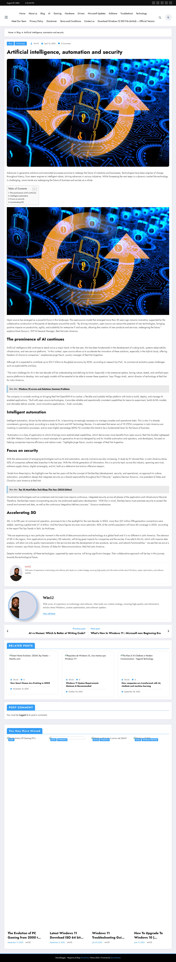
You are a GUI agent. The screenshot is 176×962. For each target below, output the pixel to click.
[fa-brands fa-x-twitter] (157, 2)
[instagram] (166, 2)
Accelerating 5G (17, 202)
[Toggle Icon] (6, 18)
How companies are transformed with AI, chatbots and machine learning (141, 684)
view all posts (49, 614)
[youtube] (170, 2)
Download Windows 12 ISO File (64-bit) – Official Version (126, 21)
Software (113, 13)
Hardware (69, 13)
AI (49, 13)
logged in (23, 715)
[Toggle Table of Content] (33, 189)
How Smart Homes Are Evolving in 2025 (30, 683)
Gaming (57, 13)
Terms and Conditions (70, 21)
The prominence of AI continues (23, 192)
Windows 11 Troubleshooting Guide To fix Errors (108, 935)
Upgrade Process (150, 740)
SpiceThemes (116, 957)
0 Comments (66, 43)
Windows (62, 740)
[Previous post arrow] (8, 631)
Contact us (89, 21)
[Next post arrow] (168, 631)
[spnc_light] (168, 17)
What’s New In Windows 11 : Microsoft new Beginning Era (126, 633)
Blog (42, 13)
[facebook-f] (153, 2)
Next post (95, 628)
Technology (141, 13)
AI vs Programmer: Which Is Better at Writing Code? (57, 633)
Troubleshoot (126, 13)
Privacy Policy (36, 21)
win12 (36, 43)
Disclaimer (52, 21)
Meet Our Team (19, 21)
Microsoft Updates (96, 13)
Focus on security (17, 199)
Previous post (79, 628)
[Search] (160, 18)
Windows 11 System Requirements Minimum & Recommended (82, 684)
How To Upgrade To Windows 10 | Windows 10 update (148, 935)
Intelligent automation (19, 196)
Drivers (81, 13)
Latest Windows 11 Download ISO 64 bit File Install (65, 935)
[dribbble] (162, 2)
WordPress (85, 957)
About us (33, 13)
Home (22, 13)
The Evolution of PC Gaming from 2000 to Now (24, 935)
